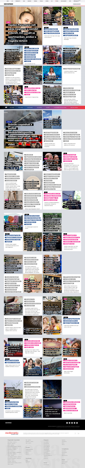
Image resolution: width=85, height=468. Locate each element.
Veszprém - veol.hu (29, 441)
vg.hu (27, 460)
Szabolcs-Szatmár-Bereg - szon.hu (14, 462)
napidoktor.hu (46, 449)
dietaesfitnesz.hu (47, 453)
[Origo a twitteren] (69, 423)
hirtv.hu (27, 452)
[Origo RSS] (77, 423)
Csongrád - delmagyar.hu (13, 447)
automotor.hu (46, 443)
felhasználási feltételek (61, 426)
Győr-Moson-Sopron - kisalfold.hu (14, 452)
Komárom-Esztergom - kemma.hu (14, 458)
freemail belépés (76, 4)
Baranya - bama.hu (11, 443)
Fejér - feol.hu (10, 450)
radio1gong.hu (65, 461)
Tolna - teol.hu (10, 464)
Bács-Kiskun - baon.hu (12, 442)
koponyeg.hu (64, 452)
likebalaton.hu (46, 447)
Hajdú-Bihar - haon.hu (12, 453)
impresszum (73, 426)
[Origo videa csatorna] (74, 423)
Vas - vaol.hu (28, 440)
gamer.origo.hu (47, 446)
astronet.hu (46, 442)
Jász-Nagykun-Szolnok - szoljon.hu (14, 456)
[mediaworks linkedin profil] (78, 433)
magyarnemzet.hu (29, 449)
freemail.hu (64, 450)
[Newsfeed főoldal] (8, 423)
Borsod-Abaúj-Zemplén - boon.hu (14, 446)
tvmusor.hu (46, 458)
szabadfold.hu (28, 450)
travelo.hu (46, 452)
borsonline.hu (46, 464)
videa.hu (63, 453)
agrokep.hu (28, 461)
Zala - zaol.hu (28, 443)
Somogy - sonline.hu (12, 461)
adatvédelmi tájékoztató (52, 426)
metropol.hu (64, 441)
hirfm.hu (63, 463)
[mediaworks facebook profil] (75, 433)
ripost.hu (63, 440)
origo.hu (27, 453)
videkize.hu (46, 456)
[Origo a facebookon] (67, 423)
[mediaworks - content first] (11, 433)
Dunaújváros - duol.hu (12, 449)
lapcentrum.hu (64, 455)
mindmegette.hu (47, 450)
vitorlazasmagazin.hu (48, 455)
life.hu (63, 443)
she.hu (63, 444)
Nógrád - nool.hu (11, 459)
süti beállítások (67, 426)
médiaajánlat (77, 426)
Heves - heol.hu (11, 455)
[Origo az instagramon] (72, 423)
